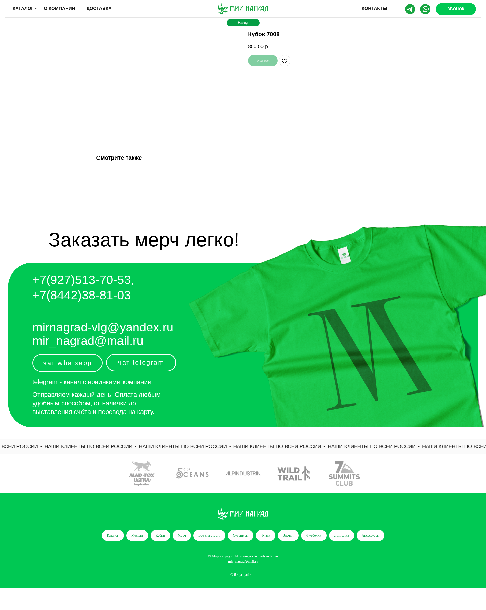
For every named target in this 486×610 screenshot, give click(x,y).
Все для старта (209, 535)
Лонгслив (341, 535)
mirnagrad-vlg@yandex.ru (102, 327)
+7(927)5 (57, 279)
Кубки (160, 535)
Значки (288, 535)
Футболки (313, 535)
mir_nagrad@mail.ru (88, 340)
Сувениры (240, 535)
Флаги (265, 535)
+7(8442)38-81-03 (81, 295)
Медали (137, 535)
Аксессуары (370, 535)
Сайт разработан (242, 575)
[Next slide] (474, 473)
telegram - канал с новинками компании (92, 381)
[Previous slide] (11, 473)
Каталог (113, 535)
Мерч (182, 535)
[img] (243, 8)
